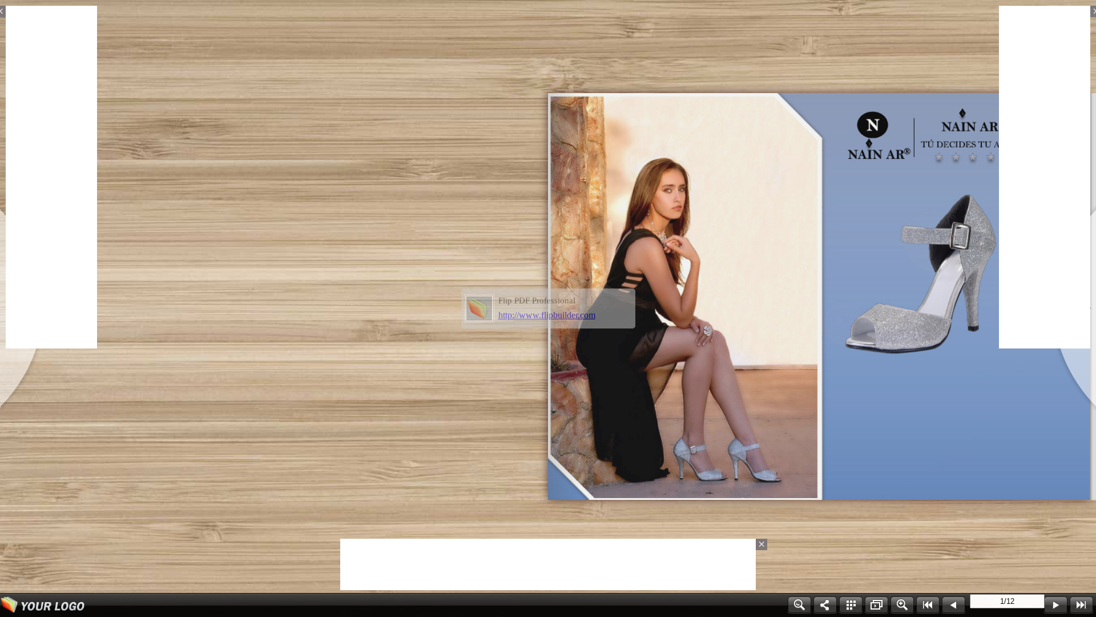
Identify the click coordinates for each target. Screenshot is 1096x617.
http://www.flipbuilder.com (546, 315)
